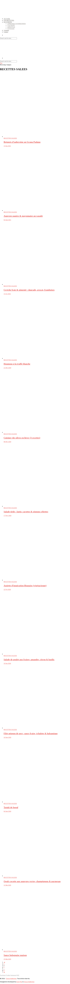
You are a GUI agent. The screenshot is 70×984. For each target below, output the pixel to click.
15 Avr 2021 (7, 294)
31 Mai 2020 (7, 885)
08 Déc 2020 (7, 441)
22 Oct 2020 (7, 589)
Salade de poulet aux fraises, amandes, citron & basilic (29, 659)
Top (1, 63)
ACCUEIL (7, 19)
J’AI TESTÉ (11, 25)
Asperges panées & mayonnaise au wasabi (23, 216)
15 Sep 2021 (7, 146)
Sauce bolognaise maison (15, 955)
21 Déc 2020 (7, 368)
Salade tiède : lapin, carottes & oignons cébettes (26, 511)
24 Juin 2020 (7, 737)
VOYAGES (10, 28)
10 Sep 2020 (7, 663)
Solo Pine (19, 982)
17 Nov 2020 (7, 515)
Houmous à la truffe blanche (17, 364)
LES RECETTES (9, 20)
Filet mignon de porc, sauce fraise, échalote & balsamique (31, 733)
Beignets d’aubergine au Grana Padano (22, 142)
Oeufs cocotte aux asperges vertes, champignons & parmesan (32, 881)
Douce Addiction (11, 978)
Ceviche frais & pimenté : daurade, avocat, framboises (29, 290)
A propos (6, 30)
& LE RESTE (8, 22)
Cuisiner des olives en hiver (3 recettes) (22, 438)
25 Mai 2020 (7, 959)
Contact (6, 32)
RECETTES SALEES (10, 138)
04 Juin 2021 (7, 220)
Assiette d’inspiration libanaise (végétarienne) (25, 585)
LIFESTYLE (11, 27)
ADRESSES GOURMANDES (16, 23)
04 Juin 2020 (7, 811)
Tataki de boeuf (11, 807)
